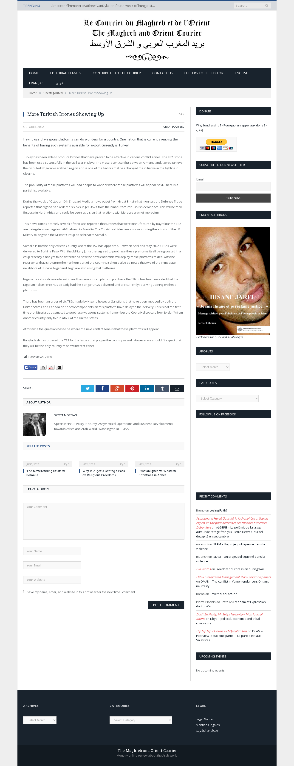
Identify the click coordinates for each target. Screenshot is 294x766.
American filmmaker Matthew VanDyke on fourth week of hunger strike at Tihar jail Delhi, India (104, 6)
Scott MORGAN (65, 415)
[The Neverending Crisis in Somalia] (47, 461)
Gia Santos (203, 569)
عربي (59, 83)
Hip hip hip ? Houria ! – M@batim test (221, 631)
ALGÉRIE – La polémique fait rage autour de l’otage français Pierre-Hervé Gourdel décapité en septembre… (229, 531)
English (241, 73)
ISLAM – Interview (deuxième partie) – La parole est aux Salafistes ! (229, 635)
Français (36, 83)
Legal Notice (204, 719)
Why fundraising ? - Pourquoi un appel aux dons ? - (231, 125)
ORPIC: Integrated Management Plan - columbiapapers (233, 577)
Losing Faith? (218, 510)
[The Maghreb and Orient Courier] (147, 38)
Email (200, 179)
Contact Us (162, 73)
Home (34, 73)
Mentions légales (208, 725)
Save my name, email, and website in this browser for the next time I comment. (81, 592)
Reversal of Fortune (223, 594)
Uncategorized (173, 126)
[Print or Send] (52, 368)
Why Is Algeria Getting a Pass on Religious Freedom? (103, 473)
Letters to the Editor (203, 73)
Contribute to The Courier (117, 73)
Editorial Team (63, 73)
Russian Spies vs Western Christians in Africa (157, 473)
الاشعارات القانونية (207, 730)
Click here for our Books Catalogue (219, 337)
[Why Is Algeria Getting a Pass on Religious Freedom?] (103, 461)
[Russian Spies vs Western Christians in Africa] (159, 461)
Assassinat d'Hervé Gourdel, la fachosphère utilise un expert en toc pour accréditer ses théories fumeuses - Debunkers (232, 522)
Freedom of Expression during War (240, 569)
